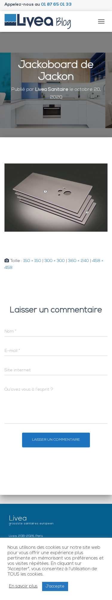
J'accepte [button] (55, 586)
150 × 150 (32, 261)
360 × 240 (78, 261)
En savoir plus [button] (23, 586)
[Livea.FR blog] (40, 21)
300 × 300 (55, 261)
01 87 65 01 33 (56, 4)
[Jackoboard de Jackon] (56, 197)
